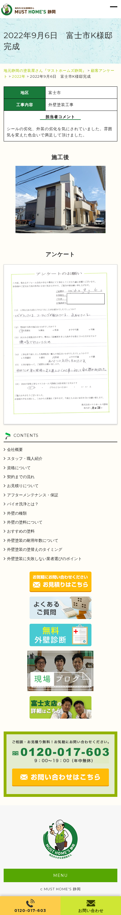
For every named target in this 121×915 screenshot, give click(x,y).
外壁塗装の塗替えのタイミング (34, 549)
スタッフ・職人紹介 (24, 458)
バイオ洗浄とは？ (23, 504)
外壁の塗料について (24, 522)
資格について (19, 468)
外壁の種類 (17, 513)
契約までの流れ (21, 477)
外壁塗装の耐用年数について (32, 540)
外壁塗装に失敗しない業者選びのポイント (44, 559)
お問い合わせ (91, 910)
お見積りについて (23, 486)
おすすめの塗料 (21, 531)
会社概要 (15, 449)
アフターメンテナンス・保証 (32, 495)
